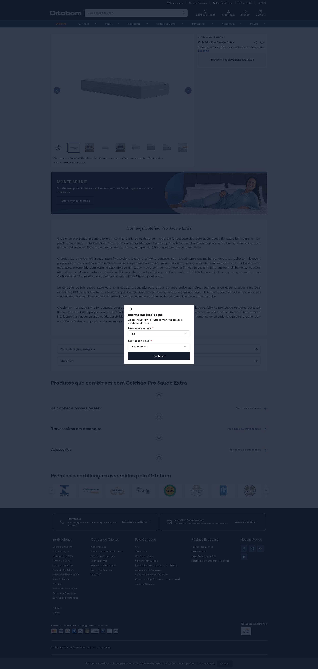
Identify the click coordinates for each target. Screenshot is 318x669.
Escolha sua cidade (140, 340)
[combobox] (159, 333)
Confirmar (159, 355)
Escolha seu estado (140, 327)
